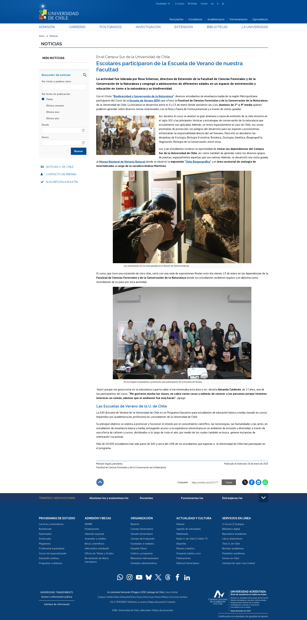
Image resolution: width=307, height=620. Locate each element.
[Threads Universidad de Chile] (167, 577)
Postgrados (111, 27)
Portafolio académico (233, 553)
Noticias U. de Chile (60, 166)
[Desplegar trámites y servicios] (263, 497)
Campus (102, 596)
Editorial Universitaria (187, 563)
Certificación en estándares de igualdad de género (243, 616)
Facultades (161, 3)
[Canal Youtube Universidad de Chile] (139, 577)
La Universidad (255, 27)
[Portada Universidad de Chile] (60, 10)
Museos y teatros (185, 548)
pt (223, 3)
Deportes (181, 543)
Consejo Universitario (142, 528)
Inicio (41, 35)
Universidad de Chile (129, 610)
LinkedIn (258, 482)
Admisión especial (94, 533)
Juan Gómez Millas (158, 596)
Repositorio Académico (234, 533)
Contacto (170, 601)
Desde (45, 124)
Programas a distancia (50, 563)
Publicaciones (183, 558)
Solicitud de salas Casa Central (238, 563)
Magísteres (45, 543)
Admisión (47, 27)
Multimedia (182, 533)
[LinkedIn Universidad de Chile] (187, 577)
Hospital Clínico (139, 548)
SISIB (114, 610)
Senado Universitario (142, 533)
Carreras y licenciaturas (51, 524)
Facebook (252, 482)
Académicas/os (216, 19)
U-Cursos (179, 3)
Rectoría (135, 524)
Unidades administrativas (144, 563)
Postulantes (177, 19)
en (212, 3)
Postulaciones (92, 528)
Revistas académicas (233, 548)
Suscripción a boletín (62, 182)
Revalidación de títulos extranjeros (97, 560)
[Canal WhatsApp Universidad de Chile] (119, 577)
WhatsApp (265, 482)
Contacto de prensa (61, 174)
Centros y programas (142, 553)
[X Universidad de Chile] (158, 577)
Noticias (54, 35)
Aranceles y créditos (95, 538)
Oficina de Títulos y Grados (99, 553)
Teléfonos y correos (137, 601)
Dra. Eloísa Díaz (140, 596)
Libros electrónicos (232, 538)
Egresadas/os (260, 19)
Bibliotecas (217, 27)
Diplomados (45, 533)
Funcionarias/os (238, 19)
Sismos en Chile (230, 558)
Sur (171, 596)
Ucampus (239, 524)
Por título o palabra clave (56, 81)
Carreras (77, 27)
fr (218, 3)
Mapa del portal (157, 601)
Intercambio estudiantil (97, 548)
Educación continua (49, 558)
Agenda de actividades (188, 528)
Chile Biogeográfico (198, 161)
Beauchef (126, 596)
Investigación (148, 27)
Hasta (45, 137)
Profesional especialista (51, 548)
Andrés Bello (113, 596)
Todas (49, 99)
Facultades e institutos (142, 543)
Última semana (54, 105)
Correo (204, 3)
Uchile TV (202, 538)
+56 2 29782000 (117, 601)
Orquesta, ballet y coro (188, 553)
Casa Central (171, 592)
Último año (52, 118)
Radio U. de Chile (185, 538)
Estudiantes (195, 19)
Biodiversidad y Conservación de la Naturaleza (143, 96)
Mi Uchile (192, 3)
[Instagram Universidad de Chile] (129, 577)
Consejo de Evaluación (143, 538)
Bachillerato (45, 528)
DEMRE (88, 524)
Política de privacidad (162, 610)
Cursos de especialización (52, 553)
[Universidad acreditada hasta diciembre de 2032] (238, 600)
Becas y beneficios (94, 543)
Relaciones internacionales (145, 558)
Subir (100, 482)
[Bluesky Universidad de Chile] (148, 577)
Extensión (183, 27)
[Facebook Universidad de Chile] (177, 577)
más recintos (181, 596)
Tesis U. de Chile (231, 543)
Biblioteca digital (231, 528)
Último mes (52, 112)
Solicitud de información (57, 604)
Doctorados (45, 538)
